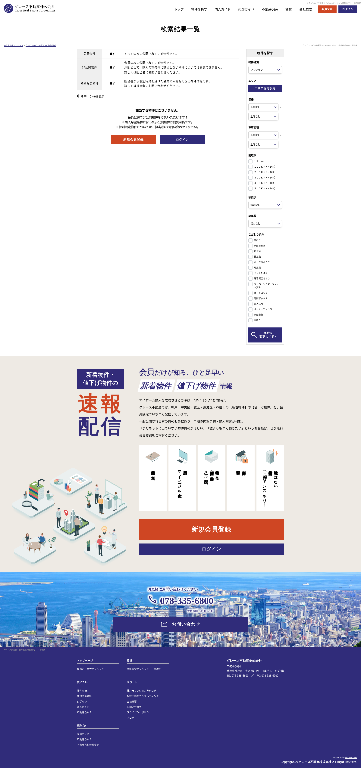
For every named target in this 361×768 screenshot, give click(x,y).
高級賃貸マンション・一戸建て (144, 669)
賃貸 (288, 9)
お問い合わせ (134, 706)
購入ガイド (223, 9)
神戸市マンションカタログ (141, 690)
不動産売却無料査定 (88, 744)
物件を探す (199, 9)
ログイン (82, 701)
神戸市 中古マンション (13, 45)
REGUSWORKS (351, 757)
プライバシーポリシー (139, 712)
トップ (179, 9)
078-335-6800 (186, 601)
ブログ (130, 717)
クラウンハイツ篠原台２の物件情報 (41, 45)
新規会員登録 (84, 696)
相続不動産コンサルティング (143, 696)
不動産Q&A (270, 9)
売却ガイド (246, 9)
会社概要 (305, 9)
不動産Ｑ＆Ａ (84, 712)
